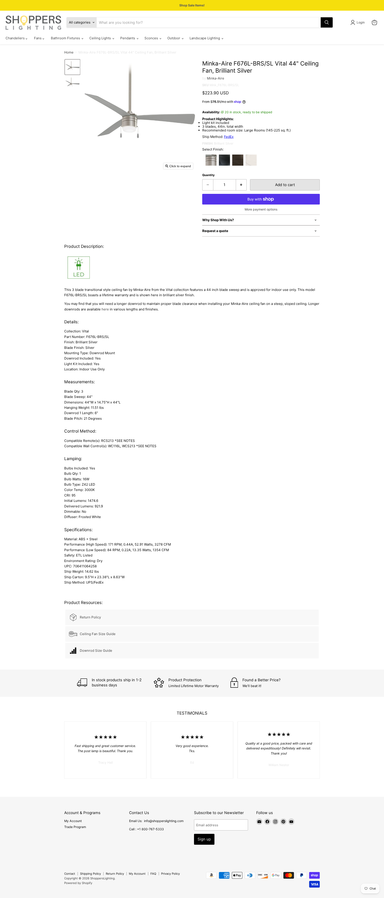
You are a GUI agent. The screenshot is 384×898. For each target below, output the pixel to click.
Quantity (208, 175)
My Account (73, 821)
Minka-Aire (215, 78)
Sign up (204, 839)
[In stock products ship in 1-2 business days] (115, 683)
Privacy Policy (170, 873)
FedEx (229, 137)
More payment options (261, 209)
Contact (69, 873)
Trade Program (75, 827)
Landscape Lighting (205, 38)
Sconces (151, 38)
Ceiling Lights (100, 38)
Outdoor (174, 38)
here (105, 309)
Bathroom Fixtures (66, 38)
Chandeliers (16, 38)
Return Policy (115, 873)
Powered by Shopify (78, 883)
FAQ (153, 873)
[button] (358, 22)
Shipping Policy (90, 873)
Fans (38, 38)
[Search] (327, 22)
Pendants (128, 38)
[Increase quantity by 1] (241, 185)
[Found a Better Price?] (268, 683)
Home (69, 52)
